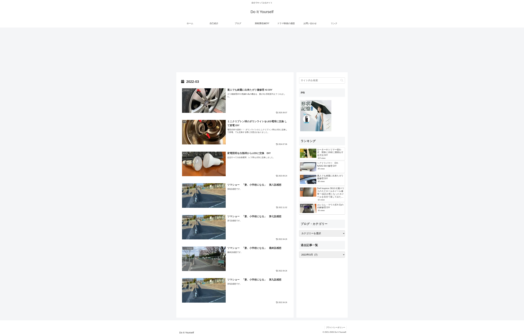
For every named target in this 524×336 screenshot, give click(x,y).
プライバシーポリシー (335, 327)
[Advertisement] (262, 50)
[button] (342, 80)
